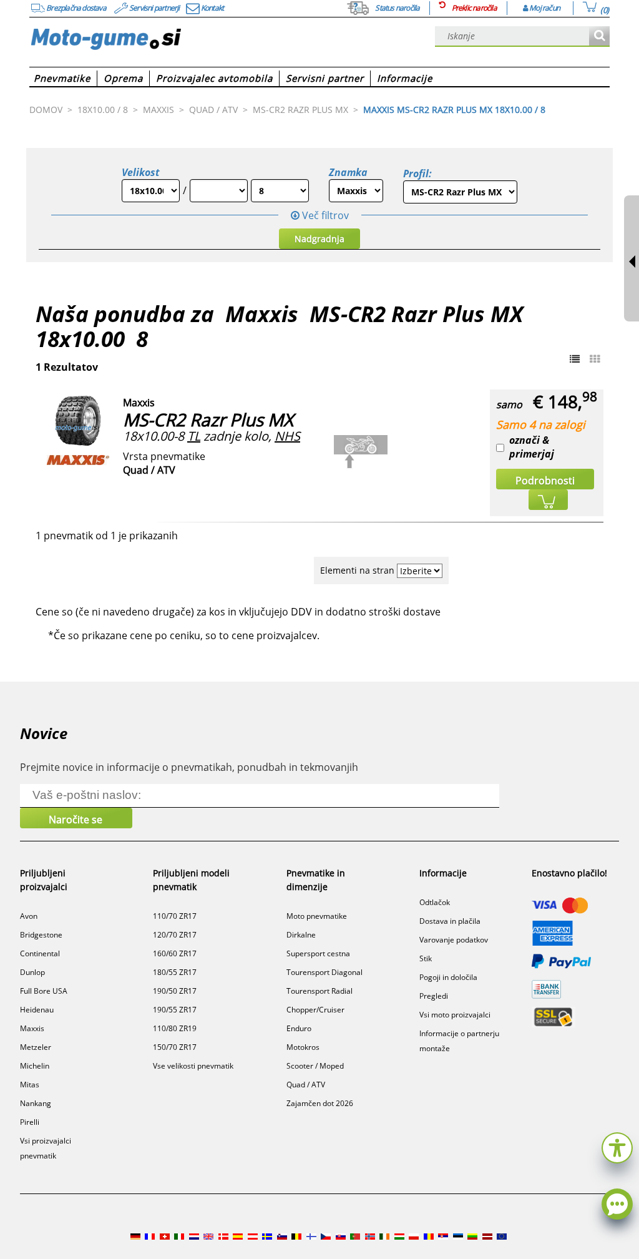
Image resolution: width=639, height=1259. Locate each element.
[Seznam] (574, 358)
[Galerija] (594, 358)
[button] (617, 1146)
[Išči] (599, 36)
